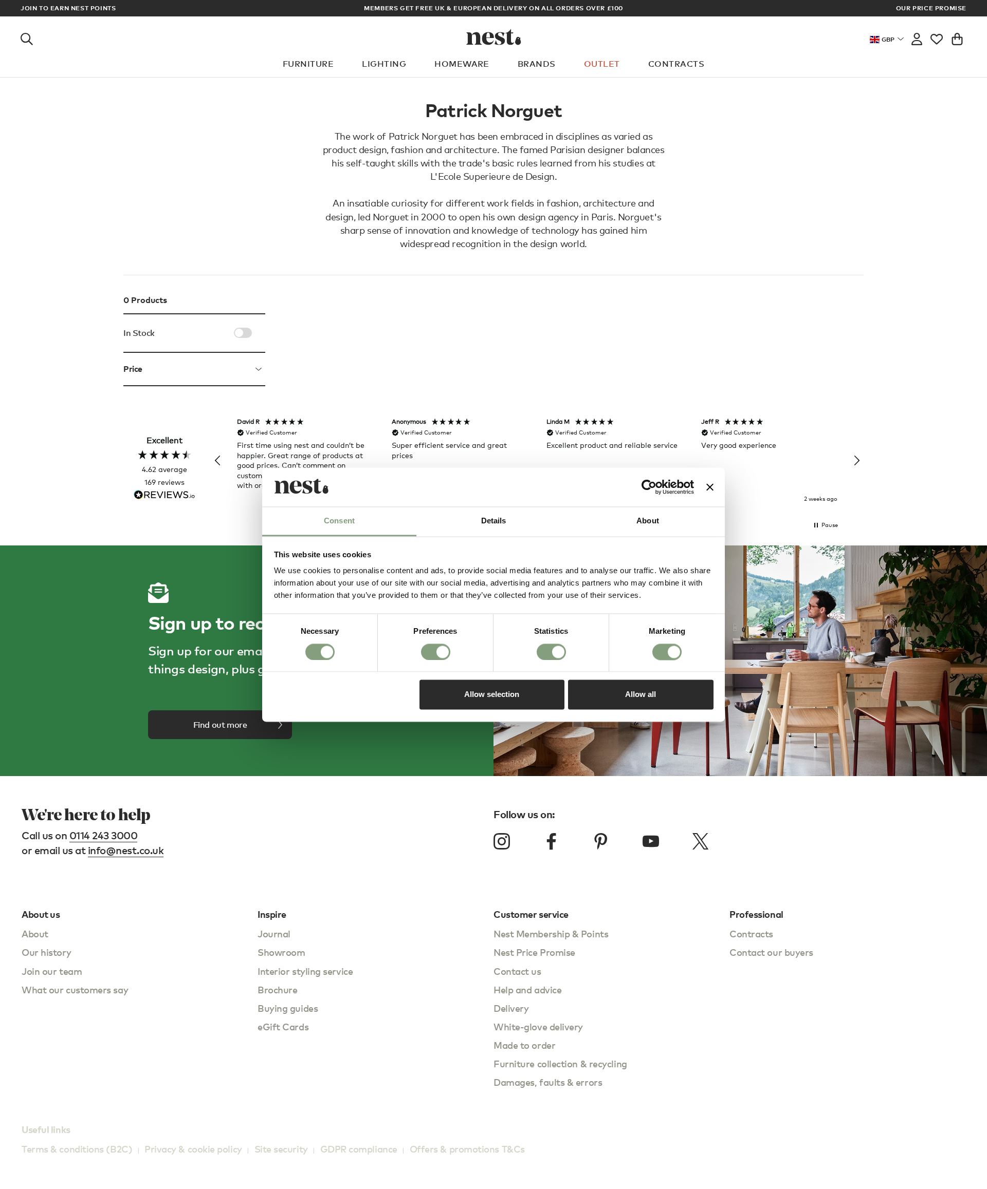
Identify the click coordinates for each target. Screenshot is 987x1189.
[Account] (916, 37)
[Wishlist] (936, 37)
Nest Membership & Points (551, 933)
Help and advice (527, 989)
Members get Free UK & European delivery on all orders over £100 (493, 8)
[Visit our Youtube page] (650, 841)
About (35, 933)
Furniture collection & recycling (560, 1063)
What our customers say (75, 989)
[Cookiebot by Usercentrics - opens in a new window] (649, 487)
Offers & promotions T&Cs (467, 1149)
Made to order (524, 1045)
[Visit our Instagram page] (501, 841)
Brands (537, 64)
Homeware (461, 64)
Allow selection (491, 694)
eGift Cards (283, 1026)
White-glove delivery (538, 1026)
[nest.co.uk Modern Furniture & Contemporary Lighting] (494, 37)
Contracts (676, 64)
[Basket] (957, 37)
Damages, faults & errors (548, 1082)
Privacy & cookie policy (193, 1149)
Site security (281, 1149)
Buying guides (288, 1008)
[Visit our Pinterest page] (600, 841)
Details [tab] (493, 521)
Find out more (220, 725)
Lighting (384, 64)
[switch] (435, 652)
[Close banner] (710, 486)
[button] (218, 460)
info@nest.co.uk (126, 850)
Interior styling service (305, 971)
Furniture (308, 64)
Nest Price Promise (534, 952)
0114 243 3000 (103, 835)
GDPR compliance (358, 1149)
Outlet (602, 64)
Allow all (640, 694)
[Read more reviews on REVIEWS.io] (164, 496)
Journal (274, 933)
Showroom (281, 952)
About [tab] (647, 521)
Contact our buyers (771, 952)
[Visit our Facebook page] (551, 841)
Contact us (517, 971)
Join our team (52, 971)
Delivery (511, 1008)
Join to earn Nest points (68, 8)
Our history (46, 952)
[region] (537, 461)
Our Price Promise (931, 8)
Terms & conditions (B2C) (77, 1149)
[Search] (27, 37)
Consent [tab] (339, 521)
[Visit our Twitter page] (700, 841)
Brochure (277, 989)
